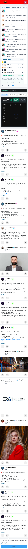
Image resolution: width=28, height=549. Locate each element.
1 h (5, 181)
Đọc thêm (3, 147)
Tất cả (5, 94)
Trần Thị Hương (10, 62)
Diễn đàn (10, 85)
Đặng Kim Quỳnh (10, 72)
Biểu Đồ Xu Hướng (16, 100)
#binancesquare (5, 193)
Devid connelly (9, 227)
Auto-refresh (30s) (16, 85)
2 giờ (6, 304)
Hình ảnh (22, 94)
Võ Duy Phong (10, 70)
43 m (6, 157)
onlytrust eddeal (9, 420)
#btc (17, 193)
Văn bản (13, 94)
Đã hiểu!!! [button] (14, 546)
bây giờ (6, 132)
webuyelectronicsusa (10, 351)
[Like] (14, 150)
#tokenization (19, 339)
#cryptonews (12, 193)
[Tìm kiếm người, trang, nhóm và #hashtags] (25, 2)
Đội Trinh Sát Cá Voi (10, 131)
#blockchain (4, 341)
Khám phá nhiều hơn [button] (6, 543)
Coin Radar (8, 492)
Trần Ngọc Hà (9, 67)
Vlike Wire (7, 155)
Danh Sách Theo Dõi (23, 100)
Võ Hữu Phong (10, 64)
